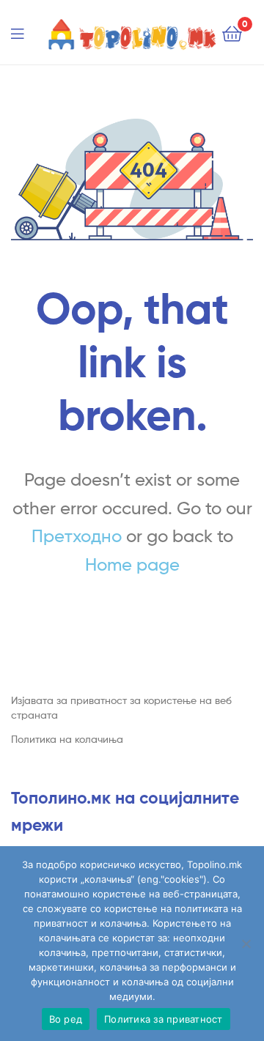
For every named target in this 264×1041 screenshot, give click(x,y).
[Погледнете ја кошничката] (232, 32)
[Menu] (26, 32)
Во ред (66, 1019)
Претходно (77, 536)
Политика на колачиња (67, 739)
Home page (132, 564)
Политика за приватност (163, 1019)
